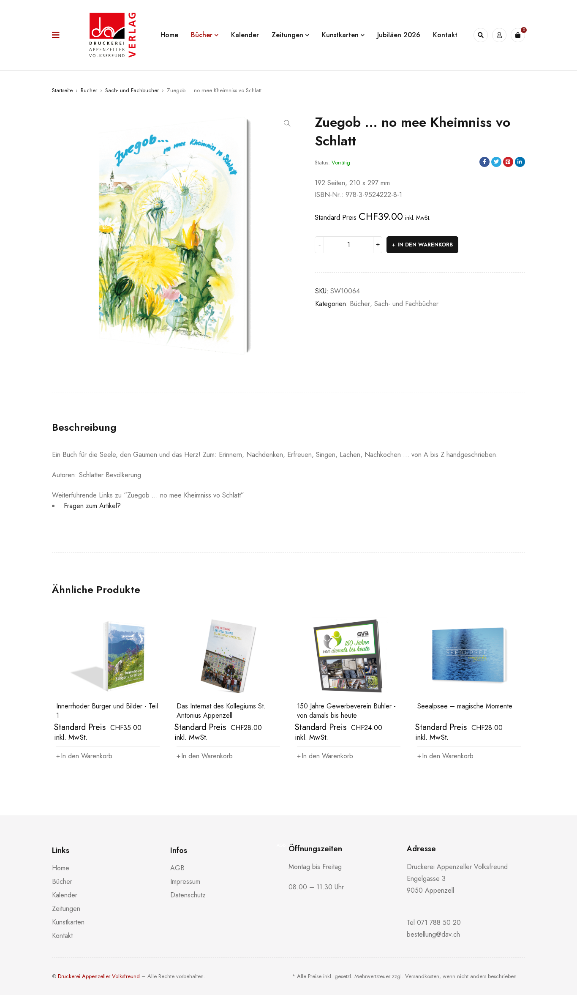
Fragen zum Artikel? (91, 506)
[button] (287, 123)
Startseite (62, 90)
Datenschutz (188, 895)
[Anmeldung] (499, 35)
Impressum (185, 881)
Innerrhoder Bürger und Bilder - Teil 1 (107, 710)
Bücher (89, 90)
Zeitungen (66, 908)
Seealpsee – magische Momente (464, 706)
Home (60, 868)
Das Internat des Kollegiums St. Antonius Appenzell (222, 710)
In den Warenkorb (425, 245)
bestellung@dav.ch (433, 934)
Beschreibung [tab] (84, 427)
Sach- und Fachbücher (132, 90)
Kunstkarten (68, 922)
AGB (177, 868)
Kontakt (62, 935)
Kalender (64, 895)
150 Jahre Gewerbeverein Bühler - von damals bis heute (346, 710)
